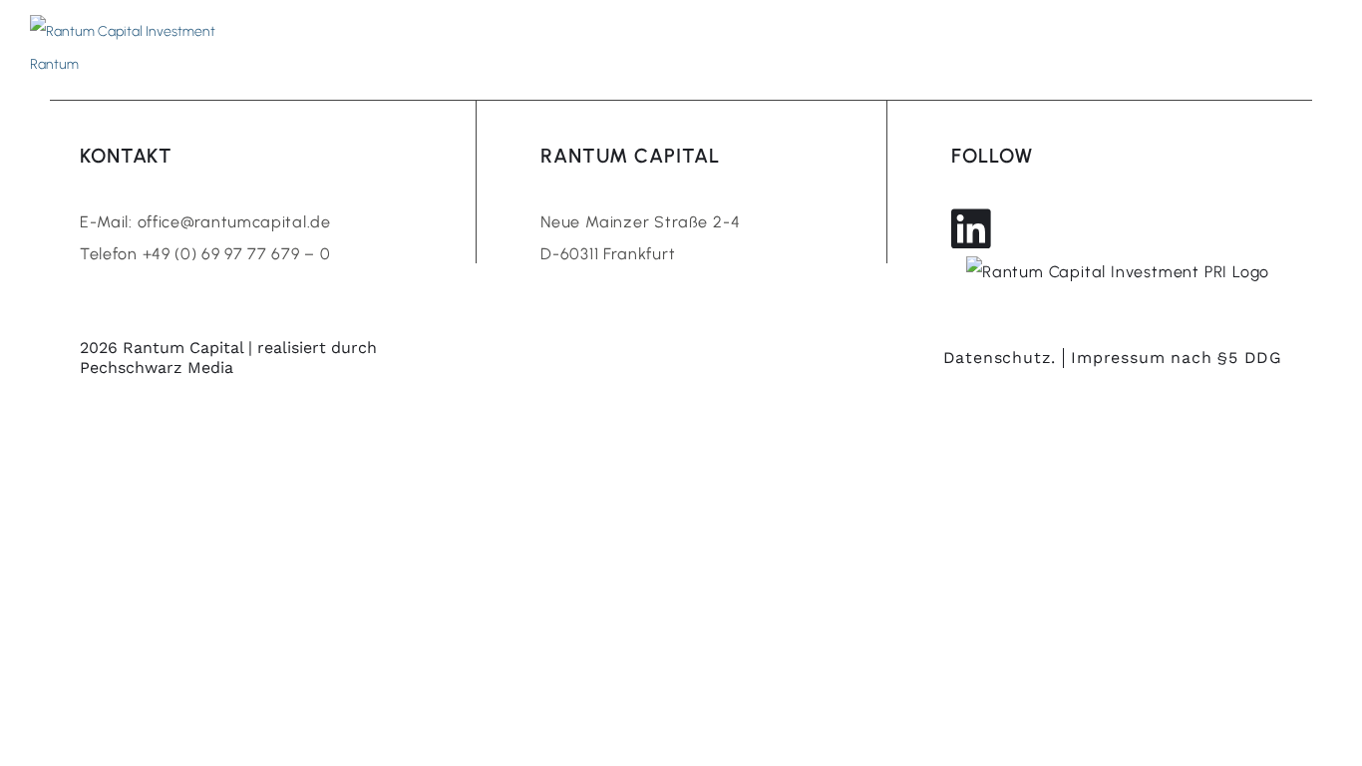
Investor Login (1197, 48)
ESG (984, 48)
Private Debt (413, 48)
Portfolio (903, 48)
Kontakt (1057, 48)
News (817, 48)
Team (657, 48)
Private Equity (550, 48)
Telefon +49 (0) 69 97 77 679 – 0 (205, 253)
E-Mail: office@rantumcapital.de (205, 221)
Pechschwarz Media (156, 367)
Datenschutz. (1000, 357)
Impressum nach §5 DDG (1176, 357)
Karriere (737, 48)
